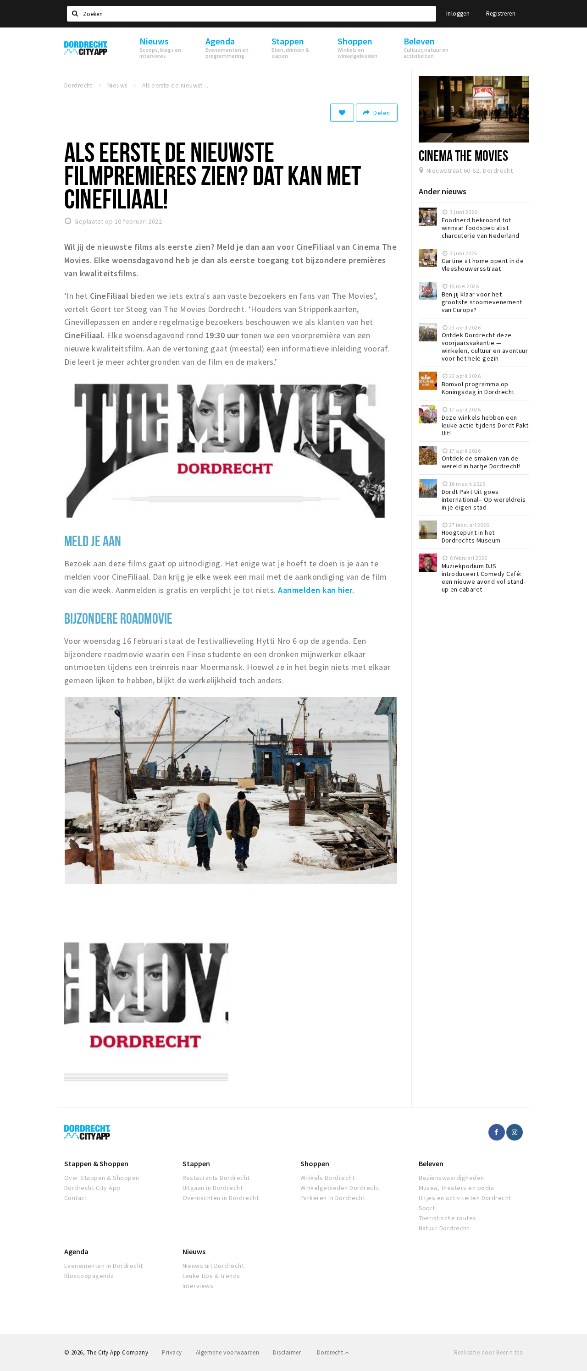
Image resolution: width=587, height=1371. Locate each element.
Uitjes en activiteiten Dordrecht (465, 1198)
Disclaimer (287, 1352)
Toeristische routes (447, 1218)
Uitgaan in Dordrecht (213, 1188)
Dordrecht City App (92, 1188)
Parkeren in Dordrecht (332, 1198)
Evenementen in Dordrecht (103, 1265)
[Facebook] (496, 1132)
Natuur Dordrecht (444, 1228)
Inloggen (458, 13)
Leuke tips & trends (211, 1276)
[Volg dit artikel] (342, 113)
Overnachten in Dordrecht (221, 1198)
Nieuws (194, 1251)
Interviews (198, 1286)
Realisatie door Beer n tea (488, 1352)
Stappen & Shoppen (96, 1163)
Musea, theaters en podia (456, 1188)
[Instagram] (514, 1132)
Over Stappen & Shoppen (101, 1178)
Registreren (500, 13)
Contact (75, 1198)
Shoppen (314, 1163)
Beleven (431, 1163)
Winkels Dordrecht (327, 1178)
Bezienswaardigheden (451, 1178)
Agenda (76, 1251)
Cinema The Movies (464, 155)
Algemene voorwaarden (228, 1352)
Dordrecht (331, 1352)
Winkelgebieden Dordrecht (340, 1188)
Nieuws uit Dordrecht (213, 1265)
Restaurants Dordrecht (216, 1178)
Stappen (196, 1163)
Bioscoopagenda (89, 1276)
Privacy (172, 1352)
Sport (427, 1208)
